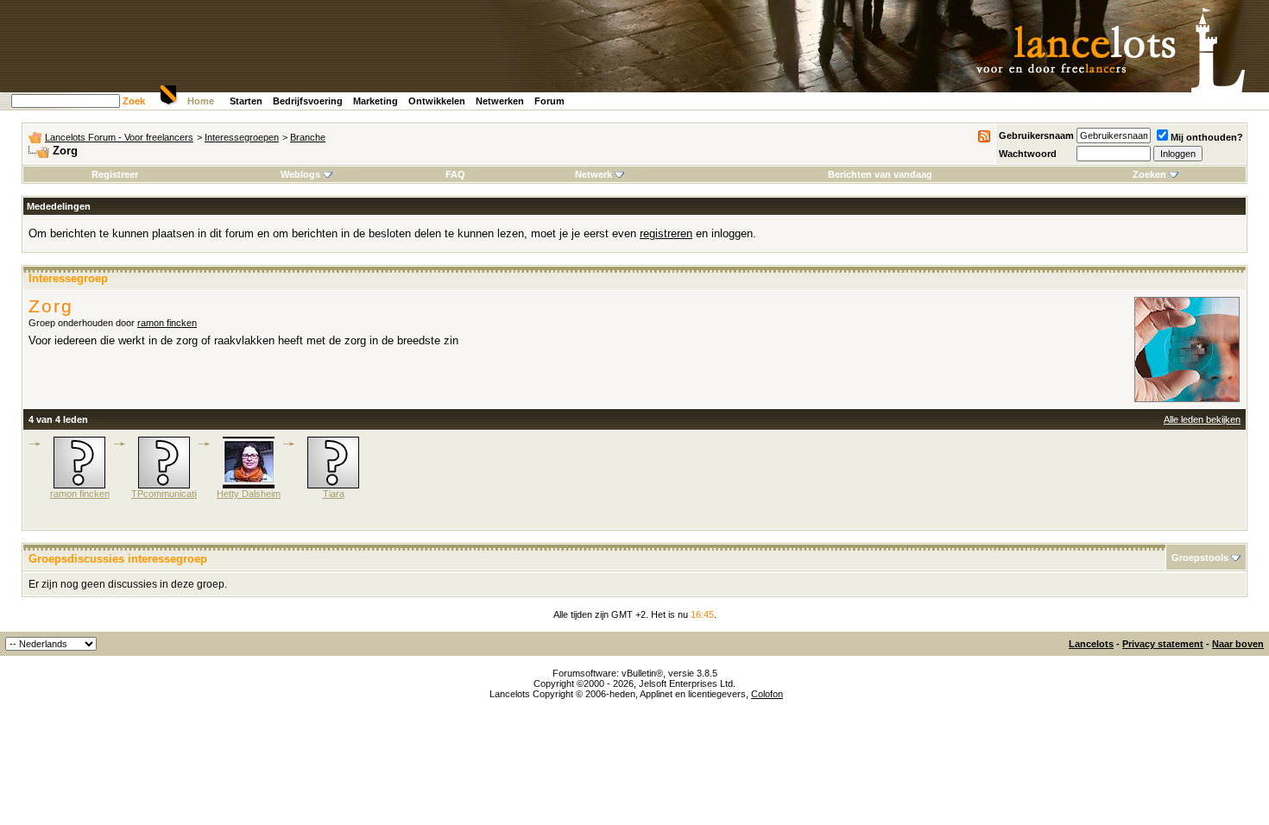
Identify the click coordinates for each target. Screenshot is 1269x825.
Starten (246, 101)
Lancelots (1091, 644)
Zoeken (1149, 174)
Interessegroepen (242, 137)
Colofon (767, 694)
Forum (549, 101)
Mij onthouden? (1207, 137)
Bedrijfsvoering (308, 101)
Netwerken (500, 101)
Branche (307, 137)
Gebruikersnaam (1036, 135)
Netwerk (593, 174)
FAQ (455, 174)
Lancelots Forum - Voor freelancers (119, 137)
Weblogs (300, 174)
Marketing (375, 101)
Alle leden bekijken (1202, 419)
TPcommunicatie (166, 493)
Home (200, 101)
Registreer (115, 174)
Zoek (134, 101)
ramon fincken (167, 323)
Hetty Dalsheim (249, 493)
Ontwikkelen (436, 101)
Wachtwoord (1028, 153)
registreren (666, 233)
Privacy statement (1162, 644)
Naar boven (1238, 644)
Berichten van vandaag (880, 174)
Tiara (333, 493)
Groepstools (1199, 557)
